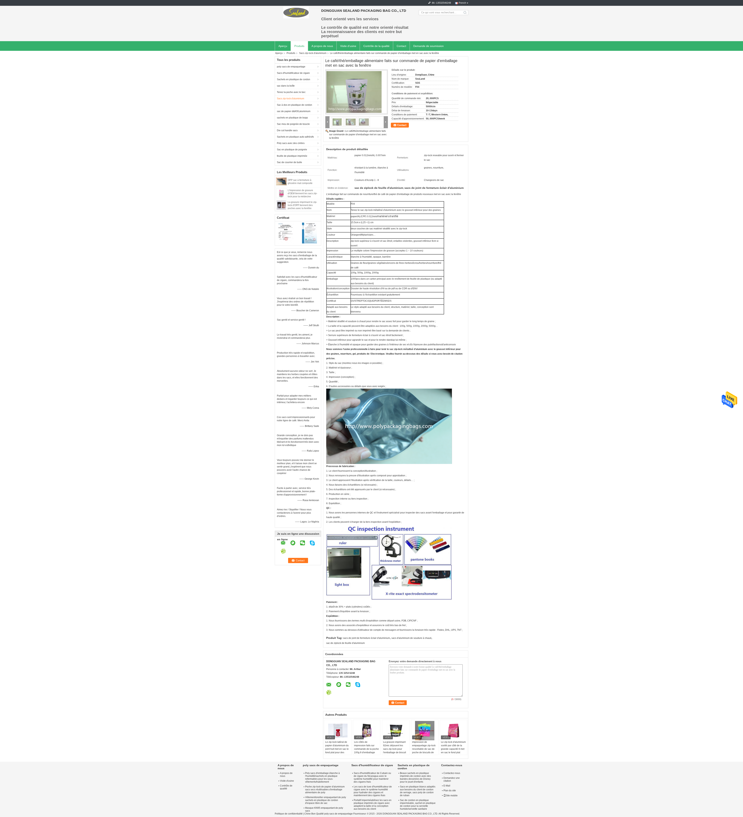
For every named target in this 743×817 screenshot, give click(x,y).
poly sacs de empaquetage (291, 66)
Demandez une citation (451, 779)
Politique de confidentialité (289, 813)
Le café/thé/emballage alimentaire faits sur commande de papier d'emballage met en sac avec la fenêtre (358, 134)
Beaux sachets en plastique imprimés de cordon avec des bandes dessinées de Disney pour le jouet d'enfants (415, 777)
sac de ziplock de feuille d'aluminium (345, 643)
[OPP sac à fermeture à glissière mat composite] (281, 181)
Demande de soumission (428, 46)
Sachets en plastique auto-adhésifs (295, 136)
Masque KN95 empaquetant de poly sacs (324, 809)
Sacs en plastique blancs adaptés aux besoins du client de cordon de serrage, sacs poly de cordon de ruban (417, 791)
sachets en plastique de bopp (292, 117)
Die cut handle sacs (287, 130)
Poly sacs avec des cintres (291, 143)
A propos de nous (322, 46)
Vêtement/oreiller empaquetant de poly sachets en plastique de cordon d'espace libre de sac (325, 800)
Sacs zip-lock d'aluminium (312, 53)
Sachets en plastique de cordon (293, 79)
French (462, 3)
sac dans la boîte (286, 85)
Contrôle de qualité (286, 787)
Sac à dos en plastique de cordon (294, 105)
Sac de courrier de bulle (289, 162)
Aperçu (282, 46)
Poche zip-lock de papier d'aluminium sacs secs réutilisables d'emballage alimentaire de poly (325, 789)
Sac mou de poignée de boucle (293, 124)
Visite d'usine (348, 46)
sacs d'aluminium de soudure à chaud (411, 638)
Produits (299, 46)
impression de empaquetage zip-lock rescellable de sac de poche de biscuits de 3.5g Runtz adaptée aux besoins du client (424, 751)
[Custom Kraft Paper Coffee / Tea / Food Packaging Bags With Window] (356, 92)
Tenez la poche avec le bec (291, 92)
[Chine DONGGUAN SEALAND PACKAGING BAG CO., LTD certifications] (286, 232)
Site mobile (452, 795)
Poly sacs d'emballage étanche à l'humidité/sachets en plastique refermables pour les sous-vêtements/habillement (322, 777)
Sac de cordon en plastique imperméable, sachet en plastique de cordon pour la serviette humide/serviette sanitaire (418, 804)
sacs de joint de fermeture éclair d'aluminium (366, 638)
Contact (401, 46)
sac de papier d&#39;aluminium (293, 111)
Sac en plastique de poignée (292, 149)
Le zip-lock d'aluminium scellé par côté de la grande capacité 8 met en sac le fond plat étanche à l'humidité (453, 749)
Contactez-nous (451, 773)
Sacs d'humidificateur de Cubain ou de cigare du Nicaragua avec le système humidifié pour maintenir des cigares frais (372, 777)
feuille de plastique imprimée (292, 156)
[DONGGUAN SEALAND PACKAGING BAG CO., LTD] (296, 12)
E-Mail (446, 785)
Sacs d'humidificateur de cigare (293, 73)
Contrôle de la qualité (376, 46)
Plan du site (449, 790)
